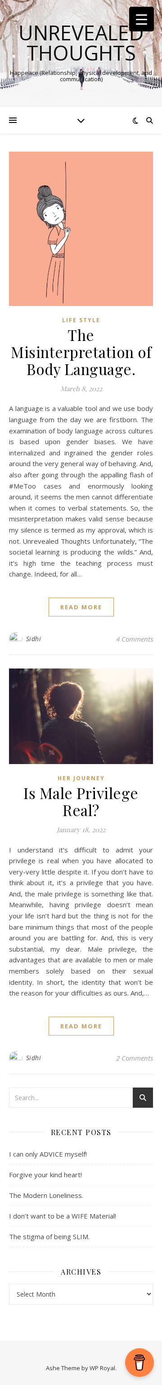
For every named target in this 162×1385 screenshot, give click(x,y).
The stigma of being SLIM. (49, 1236)
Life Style (81, 320)
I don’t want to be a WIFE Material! (62, 1215)
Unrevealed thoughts (81, 42)
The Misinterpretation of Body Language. (81, 352)
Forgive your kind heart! (45, 1174)
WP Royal (102, 1368)
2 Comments (134, 1057)
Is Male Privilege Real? (81, 801)
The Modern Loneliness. (46, 1195)
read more (81, 607)
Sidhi (33, 638)
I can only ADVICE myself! (48, 1153)
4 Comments (134, 638)
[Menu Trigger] (141, 19)
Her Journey (81, 778)
